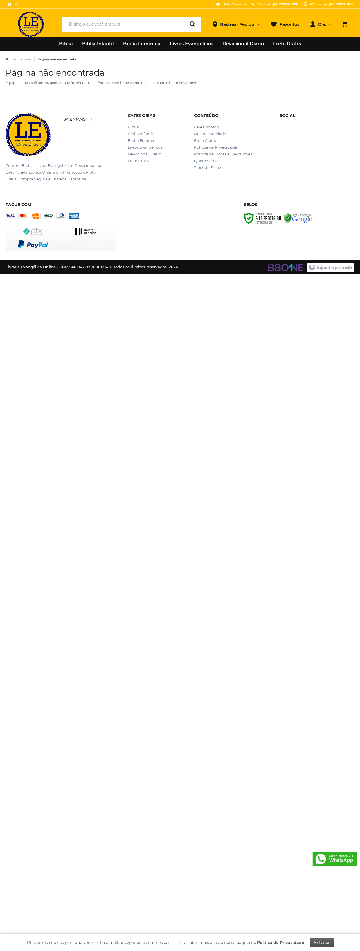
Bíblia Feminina (143, 140)
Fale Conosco (234, 4)
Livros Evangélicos (145, 147)
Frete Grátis (138, 160)
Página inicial (21, 59)
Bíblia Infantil (140, 133)
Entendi (321, 942)
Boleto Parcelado (210, 133)
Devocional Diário (144, 154)
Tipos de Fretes (208, 167)
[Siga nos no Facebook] (9, 4)
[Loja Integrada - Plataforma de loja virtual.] (330, 267)
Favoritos (290, 24)
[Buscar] (192, 24)
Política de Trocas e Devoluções (223, 154)
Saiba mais (74, 119)
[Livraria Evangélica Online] (31, 24)
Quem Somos (206, 160)
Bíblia (133, 127)
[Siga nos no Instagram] (16, 4)
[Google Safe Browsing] (298, 218)
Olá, (322, 24)
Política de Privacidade (215, 147)
